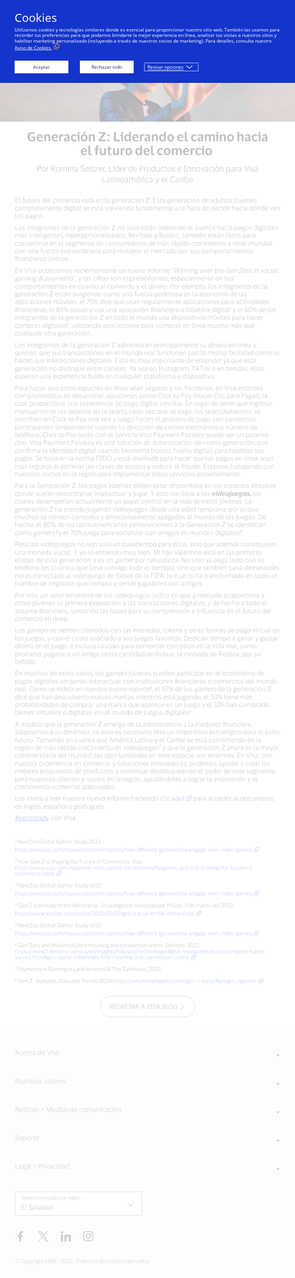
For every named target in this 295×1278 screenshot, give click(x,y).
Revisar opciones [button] (166, 67)
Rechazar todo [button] (106, 67)
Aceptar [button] (41, 67)
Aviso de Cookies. (33, 48)
